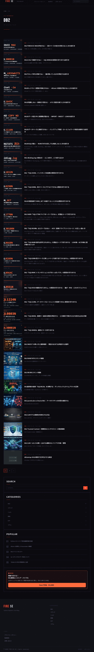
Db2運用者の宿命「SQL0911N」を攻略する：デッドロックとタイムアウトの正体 (51, 386)
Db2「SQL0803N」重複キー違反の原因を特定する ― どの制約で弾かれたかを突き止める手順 (55, 316)
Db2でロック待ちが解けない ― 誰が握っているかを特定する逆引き (46, 74)
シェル (52, 615)
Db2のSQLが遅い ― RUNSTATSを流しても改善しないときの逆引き (46, 144)
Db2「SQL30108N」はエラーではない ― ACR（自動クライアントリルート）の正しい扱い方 (54, 228)
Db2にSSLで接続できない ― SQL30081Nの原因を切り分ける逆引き (46, 60)
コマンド (52, 612)
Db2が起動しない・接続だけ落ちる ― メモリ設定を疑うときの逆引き (47, 102)
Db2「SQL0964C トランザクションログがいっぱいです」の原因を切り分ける (50, 272)
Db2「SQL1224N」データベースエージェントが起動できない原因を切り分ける (50, 302)
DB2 (25, 43)
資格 (51, 618)
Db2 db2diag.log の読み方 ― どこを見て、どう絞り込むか (44, 158)
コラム (52, 624)
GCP (51, 621)
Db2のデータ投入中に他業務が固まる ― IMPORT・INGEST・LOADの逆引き (49, 116)
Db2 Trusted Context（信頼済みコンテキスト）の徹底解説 (44, 429)
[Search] (85, 488)
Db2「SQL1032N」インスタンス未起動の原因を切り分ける (44, 173)
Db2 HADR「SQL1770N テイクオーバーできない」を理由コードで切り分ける (50, 214)
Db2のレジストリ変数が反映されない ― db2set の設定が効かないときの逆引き (50, 88)
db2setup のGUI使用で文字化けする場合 (38, 457)
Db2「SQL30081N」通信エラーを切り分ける (39, 330)
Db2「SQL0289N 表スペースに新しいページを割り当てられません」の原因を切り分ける (53, 258)
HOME (5, 11)
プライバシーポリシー (39, 1)
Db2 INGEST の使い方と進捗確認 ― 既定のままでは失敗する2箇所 (46, 344)
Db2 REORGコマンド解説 (32, 372)
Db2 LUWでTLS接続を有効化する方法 (36, 415)
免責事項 (50, 1)
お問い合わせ (59, 1)
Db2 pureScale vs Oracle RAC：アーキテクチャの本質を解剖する (46, 401)
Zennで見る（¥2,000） (47, 585)
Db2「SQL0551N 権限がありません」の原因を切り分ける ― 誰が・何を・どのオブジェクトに (55, 288)
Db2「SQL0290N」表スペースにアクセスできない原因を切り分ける (46, 187)
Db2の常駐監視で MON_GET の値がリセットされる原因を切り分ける (47, 201)
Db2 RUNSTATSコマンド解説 (34, 358)
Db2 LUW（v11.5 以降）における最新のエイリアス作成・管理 (45, 443)
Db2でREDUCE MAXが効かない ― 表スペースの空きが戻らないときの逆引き (49, 46)
